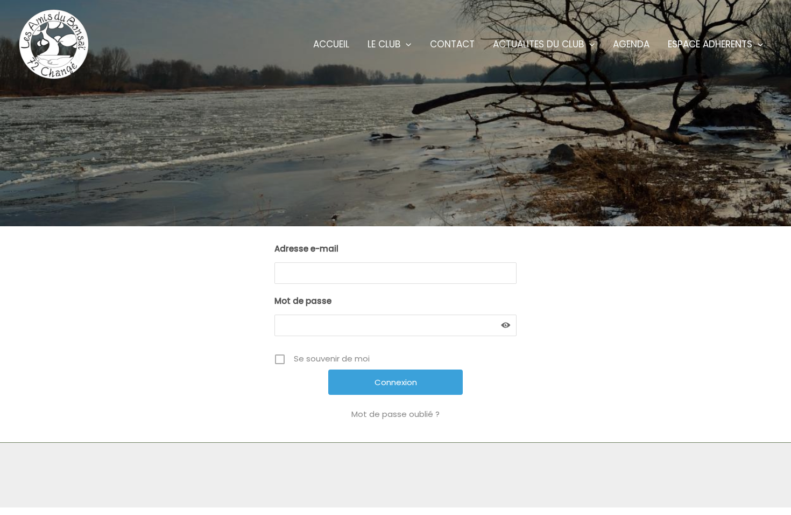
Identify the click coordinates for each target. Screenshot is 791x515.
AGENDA (631, 44)
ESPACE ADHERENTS (710, 44)
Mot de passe (302, 301)
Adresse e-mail (306, 248)
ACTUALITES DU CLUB (538, 44)
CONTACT (452, 44)
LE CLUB (384, 44)
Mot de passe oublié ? (395, 414)
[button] (405, 44)
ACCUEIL (331, 44)
